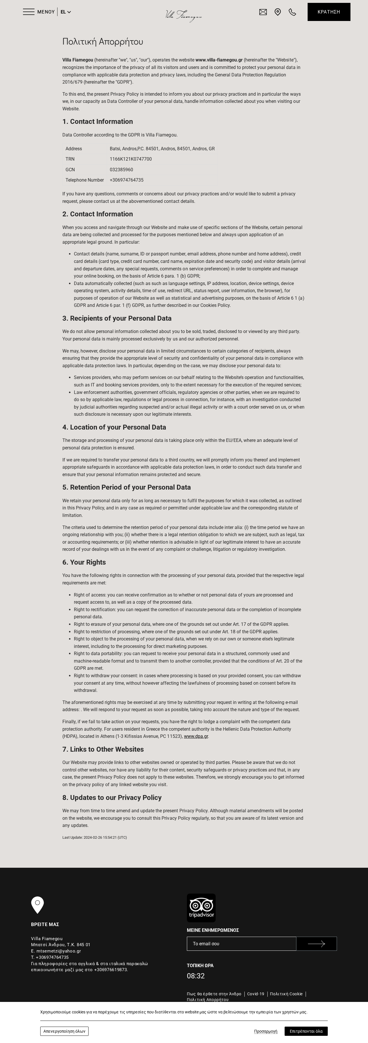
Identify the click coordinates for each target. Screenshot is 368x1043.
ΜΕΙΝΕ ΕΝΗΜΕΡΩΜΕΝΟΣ (213, 930)
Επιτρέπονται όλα (306, 1031)
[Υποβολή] (316, 943)
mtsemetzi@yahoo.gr (59, 951)
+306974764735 (52, 957)
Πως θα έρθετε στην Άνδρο (214, 994)
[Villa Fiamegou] (184, 15)
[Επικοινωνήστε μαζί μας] (263, 11)
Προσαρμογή (265, 1031)
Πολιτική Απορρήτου (208, 999)
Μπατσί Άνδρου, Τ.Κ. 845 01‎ (61, 944)
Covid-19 (255, 994)
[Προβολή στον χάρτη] (277, 11)
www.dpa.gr (196, 736)
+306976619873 (110, 969)
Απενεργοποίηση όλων (64, 1031)
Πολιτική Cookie (286, 994)
